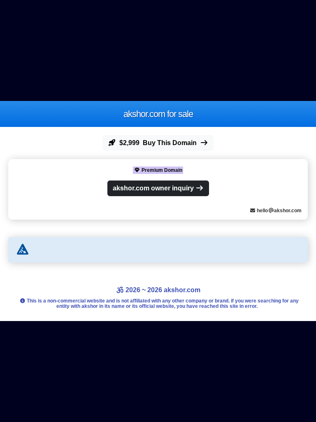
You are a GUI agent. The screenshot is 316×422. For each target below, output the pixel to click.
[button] (158, 143)
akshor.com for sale (158, 114)
